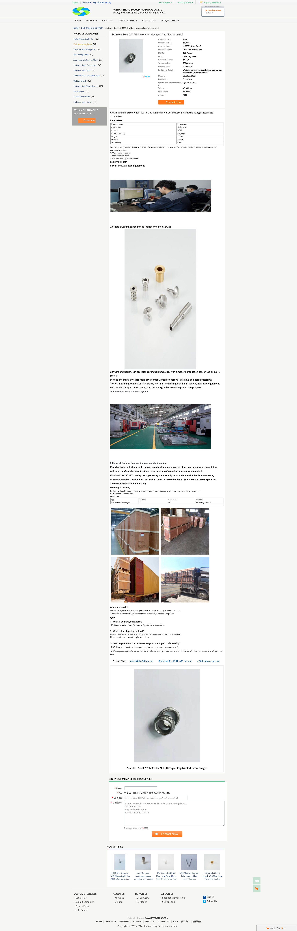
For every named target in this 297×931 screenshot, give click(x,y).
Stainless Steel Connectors (85, 65)
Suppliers (124, 921)
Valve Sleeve (79, 91)
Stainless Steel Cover (82, 102)
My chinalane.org (102, 2)
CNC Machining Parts (92, 27)
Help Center (81, 910)
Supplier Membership (173, 897)
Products (91, 20)
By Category (143, 897)
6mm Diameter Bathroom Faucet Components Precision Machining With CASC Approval (143, 879)
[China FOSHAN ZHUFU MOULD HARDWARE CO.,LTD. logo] (89, 16)
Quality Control (127, 20)
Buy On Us (141, 893)
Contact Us (149, 20)
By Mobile (142, 901)
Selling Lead (168, 901)
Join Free (86, 2)
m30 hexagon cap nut (208, 661)
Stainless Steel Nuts (82, 70)
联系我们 (197, 921)
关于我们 (185, 921)
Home (77, 20)
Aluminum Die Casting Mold (85, 60)
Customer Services (85, 893)
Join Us (118, 901)
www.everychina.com (156, 918)
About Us (107, 20)
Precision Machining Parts (84, 49)
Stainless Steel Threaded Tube (86, 75)
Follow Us (212, 901)
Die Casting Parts (81, 54)
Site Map (137, 921)
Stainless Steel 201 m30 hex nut (175, 661)
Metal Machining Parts (83, 39)
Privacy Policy (82, 906)
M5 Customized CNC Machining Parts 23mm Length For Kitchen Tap (166, 876)
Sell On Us (167, 893)
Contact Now (89, 120)
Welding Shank (80, 81)
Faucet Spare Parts (81, 96)
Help (175, 921)
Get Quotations (170, 20)
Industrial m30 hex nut (141, 661)
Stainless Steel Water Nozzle (86, 86)
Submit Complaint (84, 901)
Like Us (210, 896)
